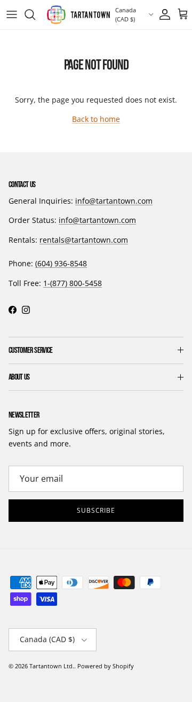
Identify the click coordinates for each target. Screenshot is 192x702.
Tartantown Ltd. (51, 666)
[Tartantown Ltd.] (78, 14)
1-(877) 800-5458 (72, 283)
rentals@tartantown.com (83, 240)
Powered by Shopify (105, 666)
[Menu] (11, 14)
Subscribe (96, 510)
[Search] (35, 14)
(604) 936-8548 (61, 263)
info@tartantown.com (114, 201)
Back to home (96, 119)
